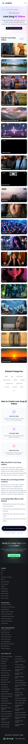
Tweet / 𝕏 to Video (5, 726)
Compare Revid (4, 591)
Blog (2, 572)
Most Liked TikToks (5, 646)
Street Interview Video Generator (20, 689)
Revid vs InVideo (4, 593)
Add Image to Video (5, 675)
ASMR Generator (18, 692)
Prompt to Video (4, 658)
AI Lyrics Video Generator (6, 713)
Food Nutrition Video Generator (19, 709)
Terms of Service (8, 734)
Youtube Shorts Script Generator (8, 606)
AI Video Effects (4, 623)
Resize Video (4, 665)
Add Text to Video (5, 672)
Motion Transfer (4, 679)
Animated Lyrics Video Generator (6, 708)
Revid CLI (3, 579)
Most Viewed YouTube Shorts (7, 643)
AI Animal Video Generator (20, 700)
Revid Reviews (4, 588)
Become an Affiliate (5, 581)
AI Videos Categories (5, 648)
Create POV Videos (19, 680)
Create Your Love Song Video (15, 28)
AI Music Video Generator (6, 711)
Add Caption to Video (5, 682)
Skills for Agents (4, 584)
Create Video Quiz (5, 724)
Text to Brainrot (4, 686)
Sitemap (21, 734)
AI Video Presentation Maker (19, 677)
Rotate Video (4, 661)
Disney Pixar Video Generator (19, 670)
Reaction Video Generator (6, 693)
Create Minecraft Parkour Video (20, 662)
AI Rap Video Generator (6, 716)
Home (3, 9)
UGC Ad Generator (19, 658)
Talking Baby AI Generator (20, 714)
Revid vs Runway (4, 598)
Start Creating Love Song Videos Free (15, 528)
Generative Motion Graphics (19, 706)
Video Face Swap (5, 677)
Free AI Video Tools (6, 653)
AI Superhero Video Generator (19, 695)
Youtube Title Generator (6, 618)
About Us (3, 586)
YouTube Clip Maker (5, 689)
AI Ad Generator (18, 656)
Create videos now (14, 555)
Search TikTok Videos (6, 639)
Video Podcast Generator (6, 696)
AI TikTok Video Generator (7, 656)
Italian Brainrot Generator (20, 712)
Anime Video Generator (20, 667)
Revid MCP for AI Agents (6, 577)
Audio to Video (4, 705)
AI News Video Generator (20, 698)
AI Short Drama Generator (6, 703)
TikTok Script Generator (6, 604)
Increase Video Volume (6, 670)
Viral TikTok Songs (5, 632)
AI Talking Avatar (4, 691)
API (1, 574)
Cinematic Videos (5, 700)
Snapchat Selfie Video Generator (20, 725)
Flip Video (3, 663)
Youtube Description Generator (7, 616)
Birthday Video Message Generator (20, 718)
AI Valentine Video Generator (19, 721)
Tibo (24, 738)
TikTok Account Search (6, 636)
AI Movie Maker (4, 698)
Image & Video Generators (6, 621)
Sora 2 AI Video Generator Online (20, 685)
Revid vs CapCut (4, 595)
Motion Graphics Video (20, 702)
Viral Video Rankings (5, 641)
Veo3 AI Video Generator (20, 682)
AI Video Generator (19, 664)
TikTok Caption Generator (6, 613)
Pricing (2, 570)
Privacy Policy (16, 734)
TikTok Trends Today (5, 634)
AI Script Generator (5, 609)
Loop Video (3, 668)
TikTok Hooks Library (5, 629)
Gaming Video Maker (5, 722)
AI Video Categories (9, 9)
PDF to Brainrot (4, 684)
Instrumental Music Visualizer (5, 719)
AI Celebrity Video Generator (19, 674)
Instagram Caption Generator (7, 611)
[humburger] (25, 3)
